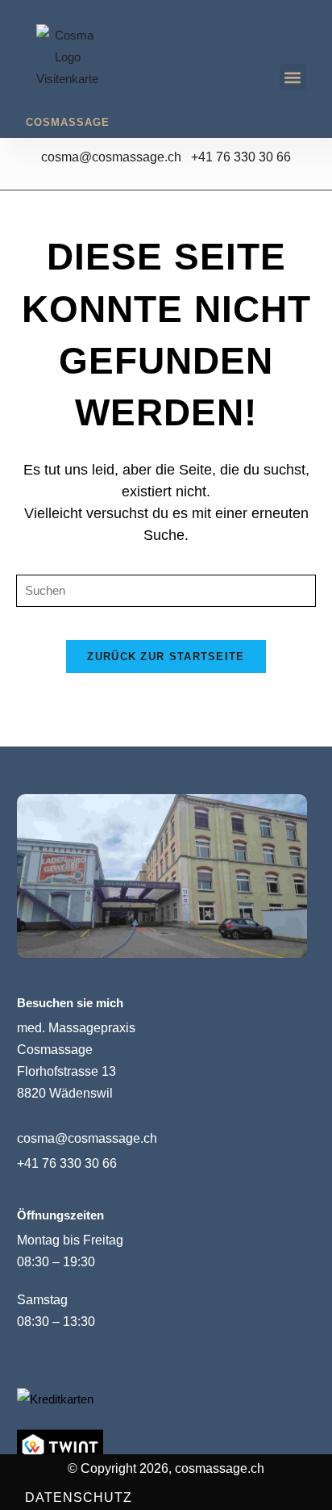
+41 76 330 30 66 (241, 157)
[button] (293, 77)
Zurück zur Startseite (165, 656)
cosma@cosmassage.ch (116, 157)
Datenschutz (78, 1497)
